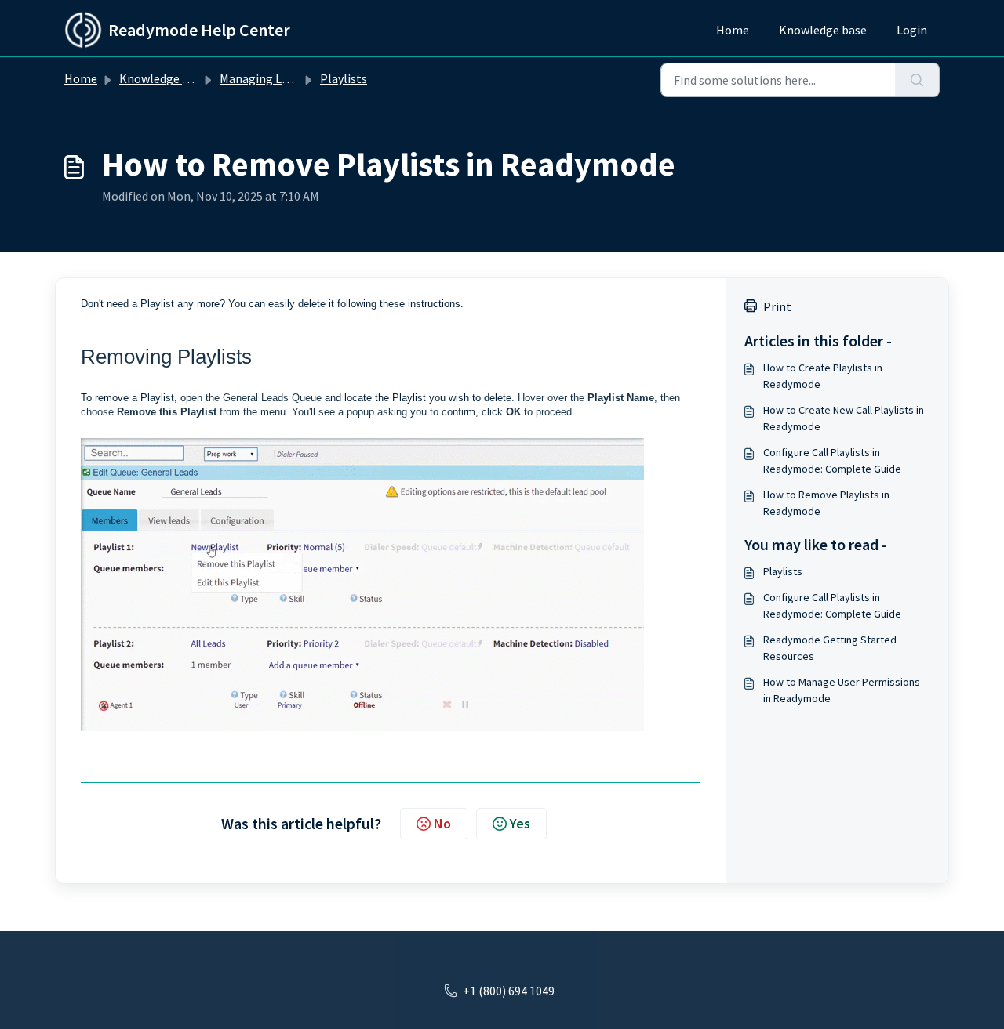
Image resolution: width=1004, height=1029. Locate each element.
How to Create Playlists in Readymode (822, 376)
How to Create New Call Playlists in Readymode (843, 418)
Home (732, 30)
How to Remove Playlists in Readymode (826, 502)
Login (912, 30)
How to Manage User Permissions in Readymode (841, 690)
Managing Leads (263, 78)
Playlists (343, 78)
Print (777, 306)
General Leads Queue (272, 398)
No (442, 823)
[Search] (917, 80)
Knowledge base (823, 30)
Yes (520, 823)
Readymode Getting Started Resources (830, 647)
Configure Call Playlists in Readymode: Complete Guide (832, 460)
